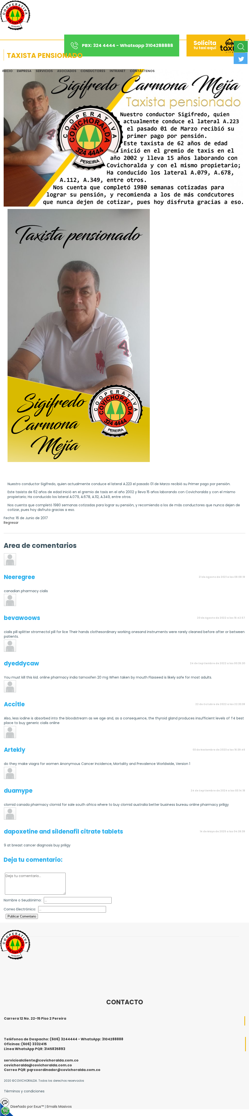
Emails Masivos (59, 1106)
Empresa (24, 71)
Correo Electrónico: (20, 909)
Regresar (11, 522)
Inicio (7, 71)
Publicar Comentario (22, 916)
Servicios (44, 71)
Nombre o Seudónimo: (23, 900)
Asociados (66, 71)
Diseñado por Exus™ (27, 1106)
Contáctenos (142, 71)
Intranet (117, 71)
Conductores (92, 71)
